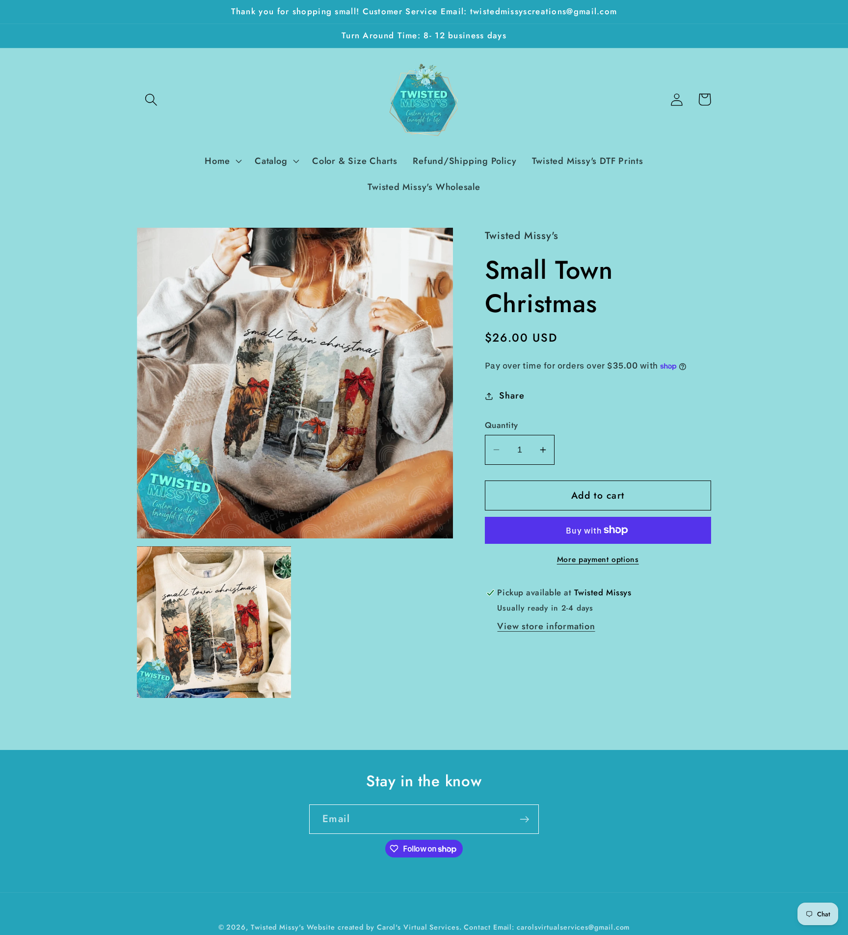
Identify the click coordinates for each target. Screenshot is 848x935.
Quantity (501, 425)
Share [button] (511, 395)
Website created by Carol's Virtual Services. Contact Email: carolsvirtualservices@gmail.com (468, 927)
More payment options (598, 559)
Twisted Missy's (279, 927)
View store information (546, 626)
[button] (151, 99)
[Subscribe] (524, 819)
